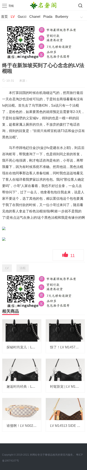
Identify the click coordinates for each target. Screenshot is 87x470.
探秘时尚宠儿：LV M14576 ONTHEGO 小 (38, 347)
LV (13, 16)
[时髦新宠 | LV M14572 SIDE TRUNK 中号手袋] (65, 369)
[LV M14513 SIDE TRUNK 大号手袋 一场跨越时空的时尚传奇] (65, 409)
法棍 (23, 268)
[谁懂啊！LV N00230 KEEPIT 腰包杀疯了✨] (21, 409)
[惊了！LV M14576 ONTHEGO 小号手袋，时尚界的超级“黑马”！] (65, 330)
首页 (4, 16)
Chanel (34, 16)
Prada (47, 16)
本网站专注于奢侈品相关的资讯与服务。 (52, 454)
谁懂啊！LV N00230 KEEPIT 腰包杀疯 (35, 425)
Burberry (61, 16)
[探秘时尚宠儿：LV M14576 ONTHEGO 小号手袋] (21, 330)
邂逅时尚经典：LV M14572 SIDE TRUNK (38, 386)
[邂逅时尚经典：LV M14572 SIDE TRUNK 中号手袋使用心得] (21, 369)
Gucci (22, 16)
